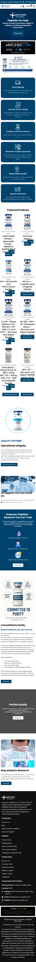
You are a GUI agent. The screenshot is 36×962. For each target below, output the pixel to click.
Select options (10, 253)
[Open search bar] (21, 6)
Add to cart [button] (10, 341)
